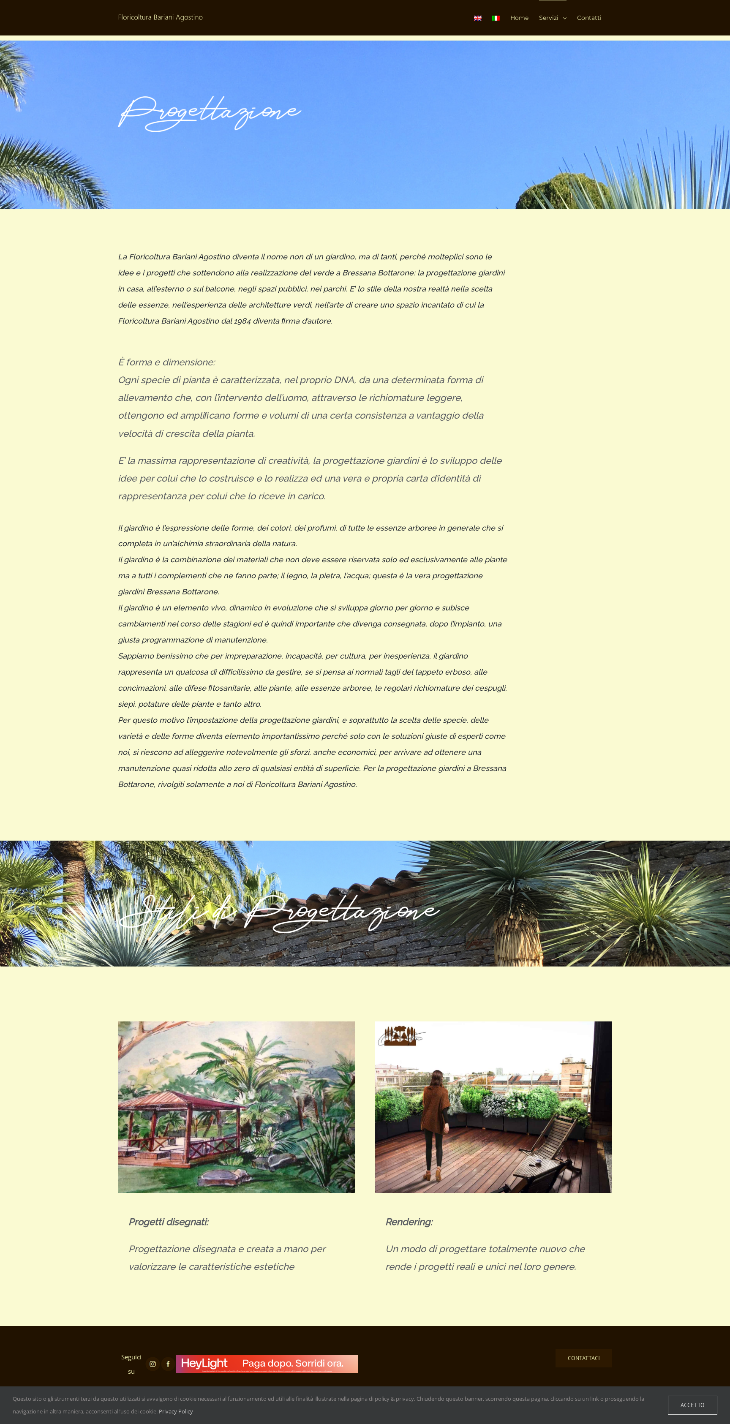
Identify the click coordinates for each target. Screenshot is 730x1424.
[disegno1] (236, 1028)
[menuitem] (478, 17)
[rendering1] (493, 1028)
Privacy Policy (176, 1411)
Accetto (693, 1405)
